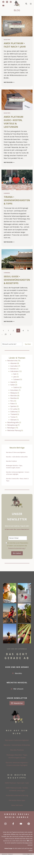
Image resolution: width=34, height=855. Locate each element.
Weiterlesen (9, 82)
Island (12, 382)
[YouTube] (3, 5)
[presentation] (17, 26)
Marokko (13, 396)
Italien (12, 385)
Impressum (10, 854)
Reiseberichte (12, 361)
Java (14, 377)
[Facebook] (3, 2)
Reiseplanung (12, 425)
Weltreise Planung (14, 430)
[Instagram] (7, 2)
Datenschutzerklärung (16, 548)
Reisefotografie (13, 422)
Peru (12, 401)
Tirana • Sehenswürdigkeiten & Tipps (17, 200)
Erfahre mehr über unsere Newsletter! (17, 529)
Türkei (12, 417)
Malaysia (13, 393)
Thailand (13, 414)
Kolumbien (14, 390)
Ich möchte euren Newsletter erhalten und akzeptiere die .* (17, 545)
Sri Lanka (13, 409)
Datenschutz (5, 854)
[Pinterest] (10, 2)
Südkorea (7, 272)
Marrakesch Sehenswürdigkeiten (16, 452)
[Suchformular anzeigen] (26, 3)
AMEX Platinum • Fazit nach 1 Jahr (17, 783)
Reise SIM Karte (17, 805)
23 (5, 334)
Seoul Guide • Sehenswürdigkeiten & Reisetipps (17, 280)
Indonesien (14, 371)
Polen (12, 404)
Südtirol (16, 387)
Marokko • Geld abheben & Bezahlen (17, 457)
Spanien (13, 406)
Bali (14, 374)
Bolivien (13, 369)
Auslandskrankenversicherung (17, 795)
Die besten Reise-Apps (17, 800)
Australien (14, 366)
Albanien (7, 193)
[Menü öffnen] (30, 3)
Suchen (28, 344)
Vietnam (13, 420)
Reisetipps (7, 39)
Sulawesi (16, 379)
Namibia (13, 398)
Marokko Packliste (11, 461)
